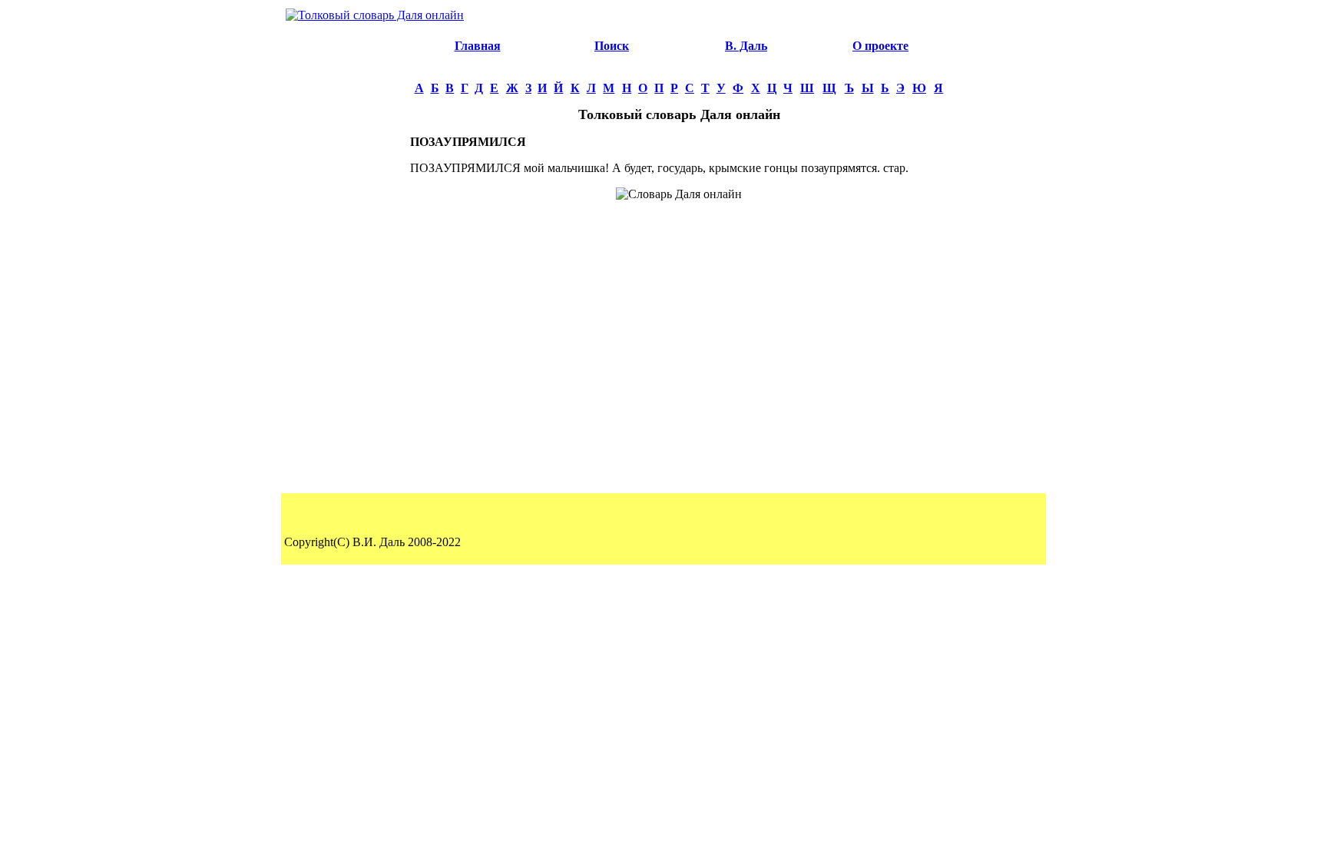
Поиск (611, 45)
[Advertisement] (345, 258)
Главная (478, 45)
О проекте (880, 45)
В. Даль (746, 45)
